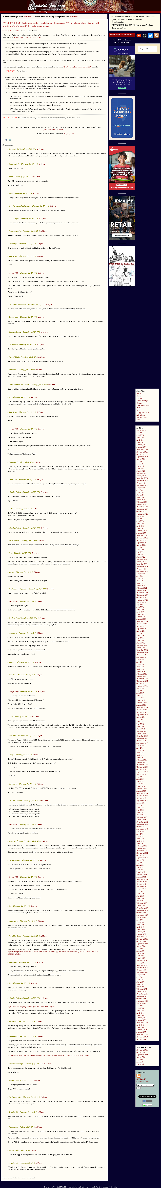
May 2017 (140, 695)
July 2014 (139, 776)
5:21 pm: (38, 662)
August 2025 (141, 459)
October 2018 (141, 655)
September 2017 (142, 686)
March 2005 (140, 1027)
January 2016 (141, 733)
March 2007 (140, 986)
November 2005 (142, 1050)
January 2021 (141, 590)
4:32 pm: (41, 317)
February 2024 (141, 502)
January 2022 (141, 561)
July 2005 (139, 1059)
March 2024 (140, 499)
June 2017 (140, 693)
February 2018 (141, 674)
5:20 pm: (40, 633)
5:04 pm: (35, 509)
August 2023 (141, 516)
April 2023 (140, 526)
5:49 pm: (43, 860)
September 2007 (142, 972)
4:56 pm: (41, 429)
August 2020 (141, 602)
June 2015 (140, 750)
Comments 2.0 (143, 1081)
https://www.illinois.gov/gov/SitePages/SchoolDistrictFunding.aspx (31, 1006)
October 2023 (141, 511)
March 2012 (140, 843)
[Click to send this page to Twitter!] (10, 140)
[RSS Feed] (156, 37)
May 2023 (140, 523)
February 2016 (141, 731)
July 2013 (139, 805)
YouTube (139, 398)
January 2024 (141, 504)
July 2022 (139, 547)
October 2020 (141, 597)
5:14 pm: (37, 572)
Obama (139, 403)
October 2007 (141, 970)
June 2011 (140, 865)
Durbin (139, 408)
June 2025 (140, 464)
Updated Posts (141, 417)
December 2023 (142, 507)
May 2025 (140, 466)
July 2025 (139, 461)
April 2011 (140, 869)
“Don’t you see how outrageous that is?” (78, 67)
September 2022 (142, 542)
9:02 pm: (37, 1080)
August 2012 (141, 831)
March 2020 (140, 614)
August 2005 (141, 1057)
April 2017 (140, 698)
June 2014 (140, 779)
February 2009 (141, 932)
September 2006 (142, 1001)
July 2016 (139, 719)
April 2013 (140, 812)
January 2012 (141, 848)
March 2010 (140, 900)
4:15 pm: (42, 164)
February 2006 (141, 1017)
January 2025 (141, 475)
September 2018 (142, 657)
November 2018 (142, 652)
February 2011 (141, 874)
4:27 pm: (40, 256)
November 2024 (142, 480)
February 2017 (141, 702)
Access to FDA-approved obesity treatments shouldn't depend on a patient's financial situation (132, 18)
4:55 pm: (40, 412)
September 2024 (142, 485)
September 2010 (142, 886)
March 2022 (140, 557)
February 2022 (141, 559)
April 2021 (140, 583)
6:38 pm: (34, 983)
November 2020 (142, 595)
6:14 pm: (41, 921)
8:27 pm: (47, 1063)
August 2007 (141, 974)
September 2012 (142, 829)
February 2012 (141, 846)
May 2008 (140, 953)
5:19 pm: (50, 589)
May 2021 (140, 581)
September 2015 (142, 743)
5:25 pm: (41, 691)
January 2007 (141, 991)
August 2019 (141, 631)
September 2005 (142, 1054)
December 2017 (142, 678)
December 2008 (142, 936)
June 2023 (140, 521)
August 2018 (141, 659)
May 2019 (140, 638)
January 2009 (141, 934)
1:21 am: (38, 1127)
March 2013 (140, 815)
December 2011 (142, 850)
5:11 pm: (35, 553)
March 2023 (140, 528)
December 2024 (142, 478)
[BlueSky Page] (150, 37)
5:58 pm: (34, 906)
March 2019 (140, 643)
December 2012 (142, 822)
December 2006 (142, 994)
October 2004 (141, 1039)
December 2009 (142, 908)
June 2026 (140, 435)
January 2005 (141, 1032)
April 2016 (140, 726)
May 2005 (140, 1064)
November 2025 (142, 452)
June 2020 (140, 607)
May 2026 (140, 437)
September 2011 (142, 858)
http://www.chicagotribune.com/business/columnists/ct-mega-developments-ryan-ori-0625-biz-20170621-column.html (49, 1055)
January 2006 (141, 1020)
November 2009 (142, 910)
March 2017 (140, 700)
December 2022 (142, 535)
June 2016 (140, 721)
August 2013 (141, 803)
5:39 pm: (39, 824)
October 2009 (141, 912)
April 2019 (140, 640)
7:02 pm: (39, 1021)
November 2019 (142, 624)
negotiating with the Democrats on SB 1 (28, 37)
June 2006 (140, 1008)
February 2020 (141, 616)
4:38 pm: (40, 344)
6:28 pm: (40, 962)
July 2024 (139, 490)
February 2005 (141, 1029)
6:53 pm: (44, 998)
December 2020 (142, 592)
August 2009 (141, 917)
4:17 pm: (36, 176)
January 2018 (141, 676)
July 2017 (139, 690)
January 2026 (141, 447)
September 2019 (142, 628)
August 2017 (141, 688)
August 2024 (141, 487)
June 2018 (140, 664)
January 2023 (141, 533)
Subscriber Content (143, 405)
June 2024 (140, 492)
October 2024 (141, 483)
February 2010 (141, 903)
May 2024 (140, 495)
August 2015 (141, 745)
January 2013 (141, 819)
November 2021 (142, 566)
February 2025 (141, 473)
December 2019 (142, 621)
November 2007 (142, 967)
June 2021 (140, 578)
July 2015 (139, 748)
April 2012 (140, 841)
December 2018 (142, 650)
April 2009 (140, 927)
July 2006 (139, 1006)
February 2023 (141, 530)
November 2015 (142, 738)
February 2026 (141, 444)
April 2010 (140, 898)
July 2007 (139, 977)
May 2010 (140, 896)
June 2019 (140, 635)
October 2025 (141, 454)
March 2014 (140, 786)
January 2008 (141, 963)
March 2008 (140, 958)
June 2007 (140, 979)
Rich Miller (13, 601)
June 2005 (140, 1062)
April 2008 (140, 955)
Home (138, 393)
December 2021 (142, 564)
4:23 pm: (40, 243)
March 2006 (140, 1015)
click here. (74, 16)
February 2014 (141, 788)
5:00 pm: (37, 462)
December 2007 (142, 965)
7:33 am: (33, 1150)
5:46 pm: (44, 841)
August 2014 (141, 774)
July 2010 (139, 891)
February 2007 (141, 989)
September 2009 (142, 915)
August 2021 (141, 573)
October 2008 (141, 941)
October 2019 (141, 626)
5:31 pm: (35, 754)
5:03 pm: (44, 492)
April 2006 (140, 1013)
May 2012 (140, 838)
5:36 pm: (44, 800)
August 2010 (141, 889)
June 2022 (140, 550)
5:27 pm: (35, 716)
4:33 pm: (44, 332)
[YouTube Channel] (138, 37)
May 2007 (140, 982)
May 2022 (140, 552)
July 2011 (139, 862)
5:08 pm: (41, 540)
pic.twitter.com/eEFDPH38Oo (54, 129)
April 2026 (140, 440)
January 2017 (141, 705)
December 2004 (142, 1034)
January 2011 (141, 877)
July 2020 (139, 604)
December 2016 (142, 707)
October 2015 (141, 741)
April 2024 (140, 497)
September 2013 (142, 800)
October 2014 (141, 769)
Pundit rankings (142, 400)
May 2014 (140, 781)
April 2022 (140, 554)
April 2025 (140, 468)
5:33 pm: (40, 784)
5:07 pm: (44, 528)
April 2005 (140, 1025)
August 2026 (141, 430)
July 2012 (139, 834)
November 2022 (142, 538)
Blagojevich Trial (142, 412)
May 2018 (140, 667)
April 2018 (140, 669)
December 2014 (142, 764)
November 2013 (142, 795)
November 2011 (142, 853)
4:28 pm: (41, 273)
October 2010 (141, 884)
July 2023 (139, 518)
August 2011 (141, 860)
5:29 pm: (39, 735)
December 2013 (142, 793)
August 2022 (141, 545)
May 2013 (140, 810)
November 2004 (142, 1037)
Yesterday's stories (119, 27)
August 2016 (141, 717)
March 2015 (140, 757)
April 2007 (140, 984)
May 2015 (140, 752)
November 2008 (142, 939)
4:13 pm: (40, 149)
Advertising (140, 415)
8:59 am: (38, 1163)
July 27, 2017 (69, 133)
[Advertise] (122, 36)
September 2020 (142, 600)
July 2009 (139, 920)
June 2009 (140, 922)
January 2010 (141, 905)
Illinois (139, 396)
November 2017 (142, 681)
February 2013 (141, 817)
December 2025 (142, 449)
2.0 (141, 1079)
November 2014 (142, 767)
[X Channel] (144, 37)
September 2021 (142, 571)
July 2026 (139, 433)
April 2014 (140, 783)
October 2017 (141, 683)
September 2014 (142, 772)
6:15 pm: (44, 936)
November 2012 (142, 824)
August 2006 (141, 1003)
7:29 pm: (40, 1036)
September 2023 (142, 514)
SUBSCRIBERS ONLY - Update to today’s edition (132, 25)
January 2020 (141, 619)
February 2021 (141, 588)
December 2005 (142, 1022)
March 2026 (140, 442)
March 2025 (140, 471)
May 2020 (140, 609)
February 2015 (141, 760)
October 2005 (141, 1052)
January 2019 (141, 647)
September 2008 (142, 943)
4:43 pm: (41, 357)
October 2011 (141, 855)
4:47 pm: (51, 384)
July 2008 (139, 948)
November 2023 (142, 509)
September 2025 (142, 456)
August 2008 (141, 946)
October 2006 (141, 998)
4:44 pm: (38, 369)
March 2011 (140, 872)
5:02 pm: (40, 479)
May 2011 (140, 867)
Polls (138, 419)
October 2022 (141, 540)
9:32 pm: (41, 1112)
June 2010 (140, 893)
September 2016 (142, 714)
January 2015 (141, 762)
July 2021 (139, 576)
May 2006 (140, 1010)
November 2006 (142, 996)
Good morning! (118, 22)
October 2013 (141, 798)
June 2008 (140, 951)
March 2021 (140, 585)
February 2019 (141, 645)
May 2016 (140, 724)
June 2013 (140, 807)
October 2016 (141, 712)
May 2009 (140, 924)
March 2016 (140, 729)
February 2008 (141, 960)
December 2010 (142, 879)
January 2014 (141, 791)
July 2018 (139, 662)
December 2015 (142, 736)
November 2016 (142, 709)
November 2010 (142, 881)
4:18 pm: (53, 206)
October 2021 (141, 569)
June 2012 (140, 836)
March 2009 (140, 929)
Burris (138, 410)
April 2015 (140, 755)
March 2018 (140, 671)
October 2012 (141, 826)
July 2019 (139, 633)
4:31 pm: (49, 304)
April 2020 (140, 612)
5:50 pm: (41, 877)
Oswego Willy (13, 273)
